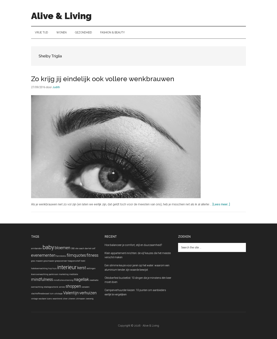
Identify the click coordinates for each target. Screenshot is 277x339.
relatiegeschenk (51, 287)
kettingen (91, 268)
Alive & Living (61, 16)
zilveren (71, 298)
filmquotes (76, 255)
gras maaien (37, 261)
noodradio (94, 280)
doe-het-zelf (90, 248)
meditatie (73, 274)
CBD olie (74, 248)
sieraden (86, 287)
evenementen (43, 255)
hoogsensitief (74, 261)
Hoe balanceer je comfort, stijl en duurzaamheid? (133, 245)
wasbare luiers (45, 298)
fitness (92, 255)
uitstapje (58, 293)
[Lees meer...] (221, 204)
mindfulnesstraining (63, 280)
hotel (83, 261)
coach (81, 248)
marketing (64, 274)
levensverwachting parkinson (44, 274)
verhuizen (88, 292)
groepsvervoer (61, 261)
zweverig (89, 298)
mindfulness (42, 279)
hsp (50, 268)
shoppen (73, 286)
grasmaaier (49, 261)
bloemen (62, 247)
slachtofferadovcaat (40, 293)
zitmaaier (80, 298)
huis (54, 268)
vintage (34, 298)
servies (62, 287)
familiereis (61, 256)
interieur (67, 267)
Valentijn (71, 292)
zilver (65, 298)
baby (48, 247)
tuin (52, 293)
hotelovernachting (39, 268)
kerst (81, 267)
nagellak (81, 279)
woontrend (57, 298)
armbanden (36, 248)
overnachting (37, 287)
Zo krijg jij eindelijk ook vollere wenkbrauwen (102, 79)
